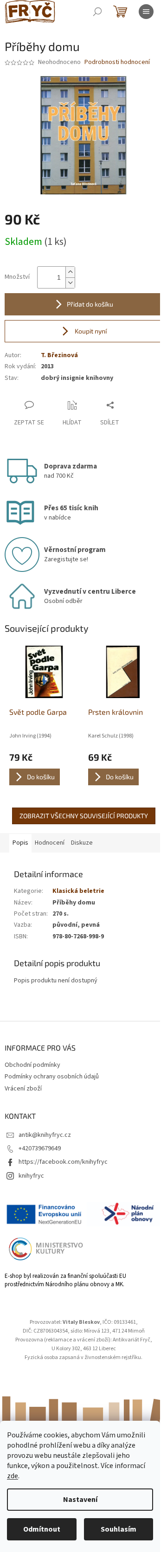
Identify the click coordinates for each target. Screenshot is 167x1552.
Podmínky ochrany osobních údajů (52, 1076)
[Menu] (146, 11)
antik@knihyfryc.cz (45, 1135)
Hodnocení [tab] (49, 842)
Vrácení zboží (23, 1088)
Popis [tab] (20, 842)
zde (12, 1476)
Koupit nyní (90, 331)
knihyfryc (31, 1175)
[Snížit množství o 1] (70, 282)
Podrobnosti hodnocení (117, 62)
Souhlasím (118, 1529)
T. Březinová (59, 355)
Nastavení (80, 1499)
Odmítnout (41, 1529)
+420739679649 (40, 1148)
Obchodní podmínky (32, 1065)
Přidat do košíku (90, 304)
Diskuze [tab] (82, 842)
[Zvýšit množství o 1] (70, 272)
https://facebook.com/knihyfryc (63, 1162)
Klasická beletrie (78, 891)
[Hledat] (97, 11)
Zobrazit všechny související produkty (83, 816)
